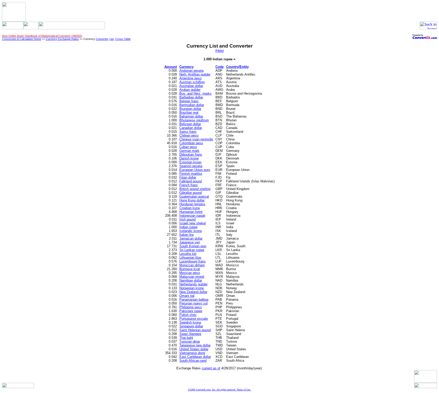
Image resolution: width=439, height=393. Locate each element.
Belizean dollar (190, 124)
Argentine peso (190, 78)
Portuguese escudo (193, 319)
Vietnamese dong (192, 353)
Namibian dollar (190, 280)
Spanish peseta (190, 166)
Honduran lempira (192, 204)
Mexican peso (189, 273)
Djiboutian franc (190, 154)
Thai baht (186, 338)
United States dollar (193, 349)
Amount (170, 67)
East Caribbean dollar (195, 357)
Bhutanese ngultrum (194, 120)
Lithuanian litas (190, 257)
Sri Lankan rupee (191, 250)
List (111, 38)
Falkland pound (190, 181)
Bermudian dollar (191, 105)
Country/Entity (237, 67)
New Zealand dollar (193, 292)
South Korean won (192, 246)
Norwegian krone (191, 288)
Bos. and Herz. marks (195, 93)
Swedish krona (190, 322)
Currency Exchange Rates (62, 38)
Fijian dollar (187, 177)
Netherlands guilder (193, 284)
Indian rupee (188, 227)
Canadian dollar (190, 128)
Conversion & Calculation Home (21, 38)
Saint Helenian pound (195, 330)
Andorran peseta (191, 70)
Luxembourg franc (192, 261)
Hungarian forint (190, 212)
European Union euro (194, 170)
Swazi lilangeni (190, 334)
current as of (211, 368)
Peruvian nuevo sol (193, 303)
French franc (188, 185)
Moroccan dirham (192, 265)
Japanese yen (189, 242)
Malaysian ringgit (191, 277)
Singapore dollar (191, 326)
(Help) (219, 51)
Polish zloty (188, 315)
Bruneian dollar (190, 109)
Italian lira (186, 235)
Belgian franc (189, 101)
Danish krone (189, 158)
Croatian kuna (189, 208)
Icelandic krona (190, 231)
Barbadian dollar (191, 97)
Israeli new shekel (192, 223)
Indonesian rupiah (192, 215)
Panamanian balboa (193, 299)
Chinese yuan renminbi (196, 139)
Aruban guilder (189, 90)
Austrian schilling (192, 82)
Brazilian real (188, 112)
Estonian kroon (190, 162)
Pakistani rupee (190, 311)
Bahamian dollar (191, 116)
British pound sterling (194, 189)
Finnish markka (190, 174)
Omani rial (186, 296)
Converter (102, 38)
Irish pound (187, 219)
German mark (189, 151)
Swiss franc (188, 132)
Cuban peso (188, 147)
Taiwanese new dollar (195, 345)
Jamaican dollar (190, 238)
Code (219, 67)
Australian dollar (191, 86)
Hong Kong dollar (192, 200)
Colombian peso (191, 143)
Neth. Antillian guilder (194, 74)
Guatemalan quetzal (194, 196)
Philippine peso (190, 307)
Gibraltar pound (190, 193)
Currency (186, 67)
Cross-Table (123, 38)
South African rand (193, 360)
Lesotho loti (187, 254)
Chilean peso (188, 135)
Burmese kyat (189, 269)
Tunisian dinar (189, 341)
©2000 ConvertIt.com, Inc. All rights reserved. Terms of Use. (219, 389)
